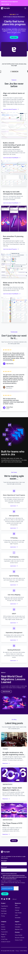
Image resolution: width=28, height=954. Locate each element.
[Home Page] (5, 8)
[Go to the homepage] (5, 852)
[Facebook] (2, 899)
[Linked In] (7, 899)
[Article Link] (14, 739)
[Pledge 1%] (15, 899)
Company (5, 748)
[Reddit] (4, 899)
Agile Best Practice (7, 784)
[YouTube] (9, 899)
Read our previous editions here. (9, 873)
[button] (25, 8)
